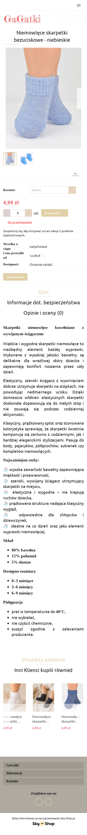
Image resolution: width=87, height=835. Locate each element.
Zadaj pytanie (15, 277)
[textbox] (49, 190)
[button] (77, 5)
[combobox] (53, 190)
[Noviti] (75, 174)
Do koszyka (52, 213)
